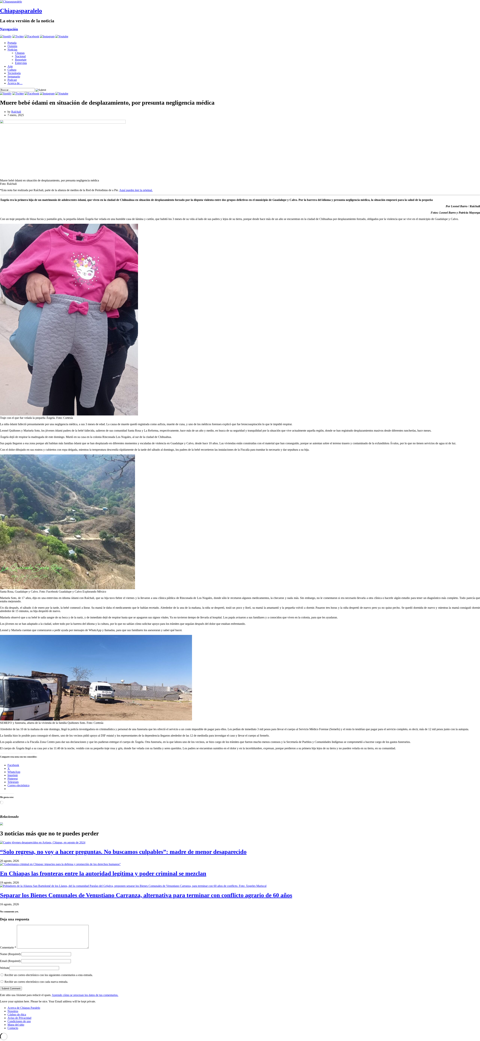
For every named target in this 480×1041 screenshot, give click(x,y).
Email (10, 961)
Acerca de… (15, 83)
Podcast (12, 79)
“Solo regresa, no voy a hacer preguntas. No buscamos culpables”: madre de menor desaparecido (123, 851)
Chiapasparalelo (21, 10)
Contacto (13, 1028)
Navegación (9, 29)
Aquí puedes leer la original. (136, 190)
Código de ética (17, 1014)
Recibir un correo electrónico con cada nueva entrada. (36, 981)
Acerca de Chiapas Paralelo (24, 1007)
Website (4, 967)
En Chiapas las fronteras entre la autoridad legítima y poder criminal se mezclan (103, 873)
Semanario (14, 76)
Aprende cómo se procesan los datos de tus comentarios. (85, 995)
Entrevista (21, 63)
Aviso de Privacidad (19, 1017)
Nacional (20, 56)
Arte (10, 66)
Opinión (12, 46)
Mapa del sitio (16, 1024)
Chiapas (20, 52)
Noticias (12, 49)
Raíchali (16, 111)
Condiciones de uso (19, 1021)
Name (10, 954)
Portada (12, 42)
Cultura (12, 69)
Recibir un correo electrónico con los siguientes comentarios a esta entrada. (48, 975)
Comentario (8, 947)
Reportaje (20, 59)
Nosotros (13, 1011)
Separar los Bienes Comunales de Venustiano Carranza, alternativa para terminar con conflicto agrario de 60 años (146, 895)
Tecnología (14, 73)
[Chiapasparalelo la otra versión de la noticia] (240, 1)
